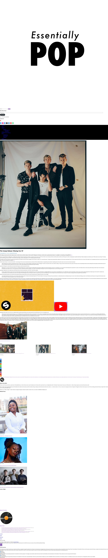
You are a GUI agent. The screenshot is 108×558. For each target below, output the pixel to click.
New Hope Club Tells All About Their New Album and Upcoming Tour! (11, 487)
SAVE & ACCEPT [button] (2, 557)
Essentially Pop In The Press (6, 132)
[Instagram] (0, 373)
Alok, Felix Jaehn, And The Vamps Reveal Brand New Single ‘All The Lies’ (45, 353)
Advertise (1, 537)
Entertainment (4, 139)
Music (3, 133)
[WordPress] (0, 371)
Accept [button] (39, 542)
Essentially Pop (3, 253)
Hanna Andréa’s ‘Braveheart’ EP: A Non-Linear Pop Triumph (11, 530)
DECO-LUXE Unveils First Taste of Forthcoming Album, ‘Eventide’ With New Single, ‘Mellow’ (16, 531)
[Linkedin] (0, 362)
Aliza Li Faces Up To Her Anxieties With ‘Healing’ (8, 465)
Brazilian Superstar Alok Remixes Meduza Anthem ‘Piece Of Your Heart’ (81, 353)
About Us (3, 127)
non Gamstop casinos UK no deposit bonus (5, 340)
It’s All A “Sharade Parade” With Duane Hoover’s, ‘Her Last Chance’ (12, 528)
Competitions (5, 134)
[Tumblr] (0, 361)
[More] (1, 376)
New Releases (5, 135)
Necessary (2, 551)
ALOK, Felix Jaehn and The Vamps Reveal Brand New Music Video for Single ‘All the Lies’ (12, 353)
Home (3, 128)
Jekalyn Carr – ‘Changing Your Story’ (6, 435)
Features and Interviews (5, 131)
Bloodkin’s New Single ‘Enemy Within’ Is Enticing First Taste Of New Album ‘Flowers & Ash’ (16, 527)
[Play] (60, 306)
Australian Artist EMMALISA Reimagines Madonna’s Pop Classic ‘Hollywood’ (13, 532)
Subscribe (2, 114)
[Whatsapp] (0, 365)
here (14, 260)
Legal (2, 126)
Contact (1, 533)
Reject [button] (41, 542)
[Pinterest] (0, 374)
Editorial (4, 129)
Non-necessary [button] (2, 554)
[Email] (0, 367)
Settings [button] (43, 542)
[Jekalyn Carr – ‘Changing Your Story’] (13, 433)
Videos (3, 138)
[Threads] (0, 370)
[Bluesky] (0, 368)
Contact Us (3, 125)
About (1, 538)
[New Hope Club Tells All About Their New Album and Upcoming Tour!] (13, 484)
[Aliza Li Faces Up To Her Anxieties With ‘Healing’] (13, 462)
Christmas (6, 130)
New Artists (5, 136)
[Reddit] (0, 364)
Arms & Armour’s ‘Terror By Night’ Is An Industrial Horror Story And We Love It (14, 529)
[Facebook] (0, 359)
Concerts (4, 137)
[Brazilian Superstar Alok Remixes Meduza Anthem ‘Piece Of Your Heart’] (89, 349)
